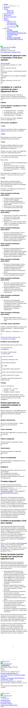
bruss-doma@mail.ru (12, 24)
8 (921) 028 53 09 (11, 27)
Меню (14, 47)
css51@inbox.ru (5, 349)
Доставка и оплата (9, 13)
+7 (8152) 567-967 (5, 353)
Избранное (6, 7)
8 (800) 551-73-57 (11, 21)
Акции (5, 18)
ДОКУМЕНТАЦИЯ (12, 34)
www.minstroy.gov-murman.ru (8, 338)
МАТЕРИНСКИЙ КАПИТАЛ (15, 39)
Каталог (6, 9)
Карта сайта (4, 676)
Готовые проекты (5, 705)
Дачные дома (10, 12)
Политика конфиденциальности (9, 673)
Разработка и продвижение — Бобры (12, 678)
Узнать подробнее (5, 63)
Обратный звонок (11, 23)
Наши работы (7, 15)
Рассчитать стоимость (6, 703)
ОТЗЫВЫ (9, 30)
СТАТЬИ (9, 36)
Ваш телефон (4, 489)
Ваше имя (3, 488)
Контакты (6, 20)
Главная (6, 4)
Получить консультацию (7, 491)
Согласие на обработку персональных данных (13, 675)
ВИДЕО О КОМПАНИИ (13, 37)
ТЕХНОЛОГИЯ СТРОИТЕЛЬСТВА (16, 33)
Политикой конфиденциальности (9, 493)
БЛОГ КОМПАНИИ (12, 31)
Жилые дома (10, 10)
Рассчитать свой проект (10, 16)
